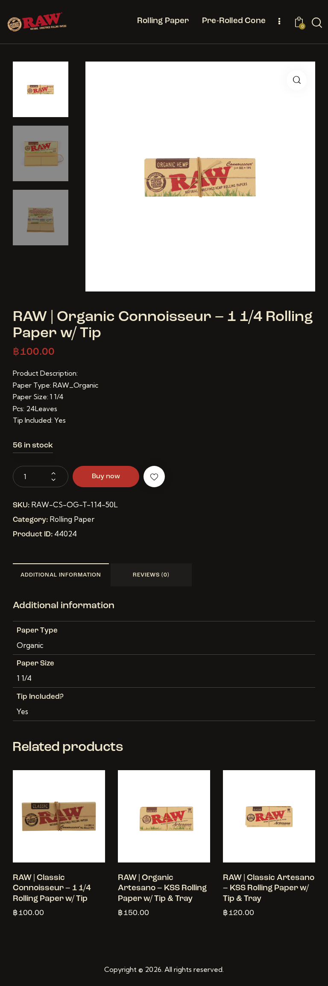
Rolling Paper (72, 519)
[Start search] (317, 23)
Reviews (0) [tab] (151, 575)
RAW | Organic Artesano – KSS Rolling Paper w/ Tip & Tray (162, 888)
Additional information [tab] (60, 575)
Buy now (106, 476)
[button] (297, 80)
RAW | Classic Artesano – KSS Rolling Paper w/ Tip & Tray (268, 888)
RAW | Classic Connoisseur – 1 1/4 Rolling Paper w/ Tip (52, 888)
